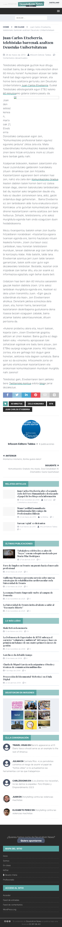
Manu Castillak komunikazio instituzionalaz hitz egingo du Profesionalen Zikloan (31, 511)
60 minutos (16, 404)
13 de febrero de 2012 (13, 631)
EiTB (51, 404)
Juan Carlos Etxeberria (35, 85)
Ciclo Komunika (36, 404)
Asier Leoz (48, 500)
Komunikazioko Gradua (45, 179)
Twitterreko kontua (20, 383)
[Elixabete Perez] (6, 813)
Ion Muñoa (44, 517)
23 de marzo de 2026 (13, 586)
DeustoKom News (33, 921)
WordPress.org (9, 909)
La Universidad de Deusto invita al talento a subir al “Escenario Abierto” (28, 606)
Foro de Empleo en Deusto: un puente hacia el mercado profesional (31, 567)
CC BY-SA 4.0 (34, 924)
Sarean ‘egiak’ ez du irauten (31, 523)
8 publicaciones (46, 444)
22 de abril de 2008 (13, 683)
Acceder (7, 895)
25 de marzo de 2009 (13, 658)
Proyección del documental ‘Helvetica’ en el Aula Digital (27, 678)
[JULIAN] (6, 765)
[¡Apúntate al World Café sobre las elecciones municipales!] (17, 724)
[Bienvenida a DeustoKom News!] (17, 715)
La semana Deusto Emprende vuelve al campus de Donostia (28, 594)
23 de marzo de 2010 (28, 517)
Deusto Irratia (10, 875)
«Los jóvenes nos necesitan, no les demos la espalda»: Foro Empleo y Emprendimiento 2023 (35, 784)
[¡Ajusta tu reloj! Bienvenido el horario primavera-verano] (31, 724)
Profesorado (8, 879)
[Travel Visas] (6, 749)
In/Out (5, 870)
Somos (6, 861)
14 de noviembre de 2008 (29, 500)
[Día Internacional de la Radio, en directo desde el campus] (44, 715)
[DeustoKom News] (31, 6)
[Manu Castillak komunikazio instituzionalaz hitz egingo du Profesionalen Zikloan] (9, 511)
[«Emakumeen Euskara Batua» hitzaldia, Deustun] (31, 705)
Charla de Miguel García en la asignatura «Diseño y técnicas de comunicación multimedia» (28, 666)
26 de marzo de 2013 (15, 55)
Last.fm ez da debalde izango (17, 655)
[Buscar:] (31, 17)
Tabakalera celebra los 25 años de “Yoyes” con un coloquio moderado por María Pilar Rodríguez (37, 553)
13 (28, 631)
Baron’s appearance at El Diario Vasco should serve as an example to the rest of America (35, 748)
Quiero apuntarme (31, 840)
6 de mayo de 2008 (12, 670)
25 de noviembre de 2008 (15, 649)
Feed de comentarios (13, 904)
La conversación (18, 738)
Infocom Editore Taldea (40, 55)
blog (42, 383)
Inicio (5, 856)
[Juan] (6, 800)
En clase (7, 865)
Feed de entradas (11, 900)
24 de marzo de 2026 (13, 572)
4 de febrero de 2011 (28, 527)
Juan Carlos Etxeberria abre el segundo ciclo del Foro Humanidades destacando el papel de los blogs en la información (37, 494)
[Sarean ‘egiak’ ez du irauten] (9, 526)
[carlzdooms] (6, 784)
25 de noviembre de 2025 (15, 599)
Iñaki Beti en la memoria (15, 628)
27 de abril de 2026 (27, 560)
